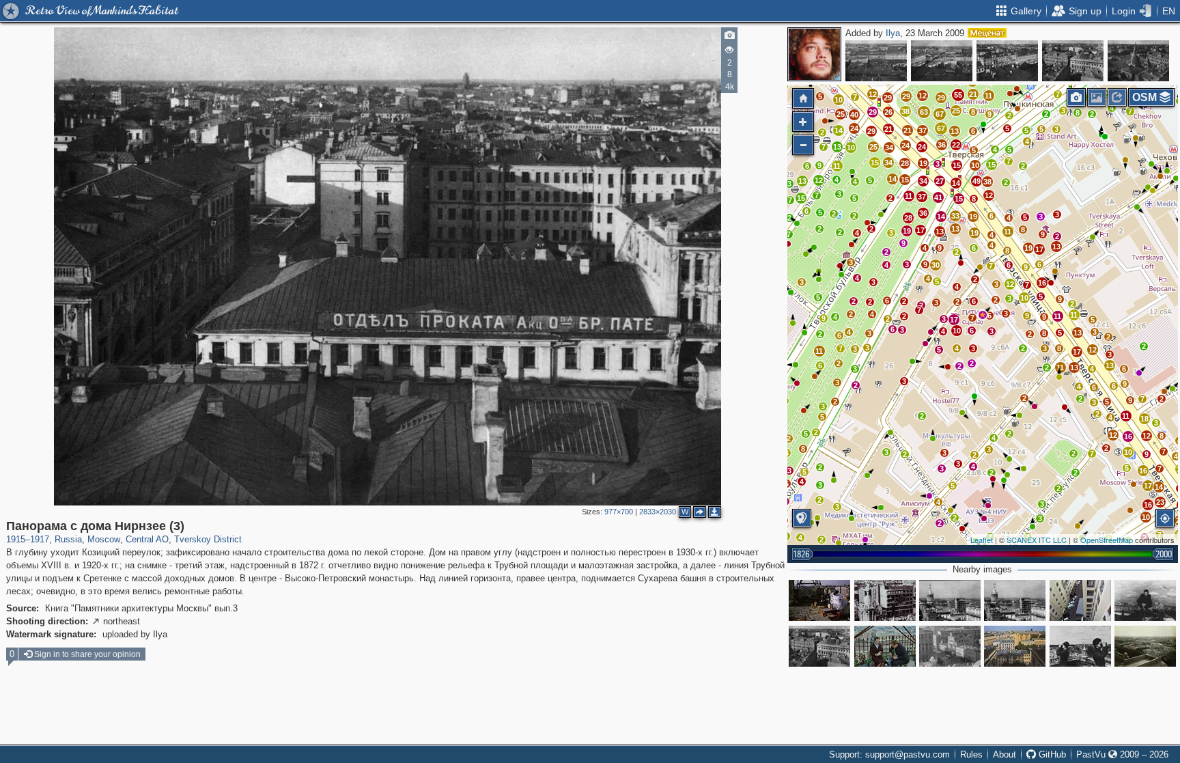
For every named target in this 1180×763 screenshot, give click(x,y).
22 (956, 145)
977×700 (618, 512)
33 (955, 216)
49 (976, 181)
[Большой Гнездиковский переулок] (1080, 600)
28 (905, 163)
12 (873, 94)
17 (920, 230)
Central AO (147, 539)
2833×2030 (657, 512)
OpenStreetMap (1106, 539)
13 (802, 181)
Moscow (103, 539)
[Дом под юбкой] (1014, 600)
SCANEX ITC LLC (1037, 539)
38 (905, 111)
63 (924, 112)
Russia (68, 539)
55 (958, 95)
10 (838, 100)
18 (1144, 419)
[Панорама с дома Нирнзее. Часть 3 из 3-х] (1145, 646)
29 (871, 131)
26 (888, 112)
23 (1160, 502)
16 (1042, 283)
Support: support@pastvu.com (889, 754)
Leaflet (981, 539)
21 (888, 129)
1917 (39, 539)
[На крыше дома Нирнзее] (819, 600)
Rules (971, 754)
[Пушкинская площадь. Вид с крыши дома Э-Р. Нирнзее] (885, 600)
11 (819, 351)
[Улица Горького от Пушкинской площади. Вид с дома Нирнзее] (950, 646)
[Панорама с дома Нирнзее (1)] (1138, 60)
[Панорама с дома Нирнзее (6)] (876, 60)
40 (854, 115)
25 (841, 114)
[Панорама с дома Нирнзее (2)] (1073, 60)
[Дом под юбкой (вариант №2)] (950, 600)
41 (938, 197)
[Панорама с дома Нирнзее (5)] (941, 60)
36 (942, 145)
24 (854, 128)
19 (923, 163)
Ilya (893, 33)
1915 (15, 539)
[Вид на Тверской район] (1014, 646)
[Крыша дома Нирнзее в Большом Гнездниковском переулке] (885, 646)
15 (875, 162)
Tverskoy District (208, 539)
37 (922, 130)
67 (941, 128)
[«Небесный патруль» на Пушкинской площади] (1080, 646)
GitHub (1051, 754)
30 (935, 265)
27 (940, 181)
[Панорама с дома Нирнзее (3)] (983, 315)
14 (838, 130)
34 (888, 162)
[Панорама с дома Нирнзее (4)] (1007, 60)
